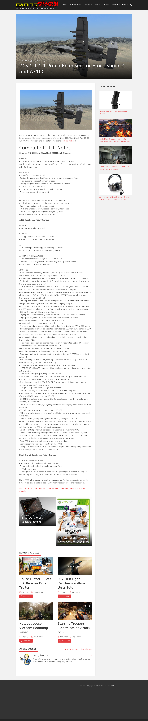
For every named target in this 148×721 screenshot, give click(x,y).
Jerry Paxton (37, 61)
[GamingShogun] (37, 4)
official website (69, 141)
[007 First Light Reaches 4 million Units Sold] (75, 566)
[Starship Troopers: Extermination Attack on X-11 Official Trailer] (75, 611)
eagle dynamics (69, 488)
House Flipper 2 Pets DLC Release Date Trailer (35, 583)
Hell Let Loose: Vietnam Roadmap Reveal (33, 628)
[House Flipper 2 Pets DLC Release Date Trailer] (36, 566)
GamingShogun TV (76, 5)
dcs (21, 488)
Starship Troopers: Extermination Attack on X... (74, 628)
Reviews (105, 5)
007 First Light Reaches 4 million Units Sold (71, 583)
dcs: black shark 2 (52, 488)
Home (65, 5)
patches (23, 491)
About (124, 5)
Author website (71, 649)
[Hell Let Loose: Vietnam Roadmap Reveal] (36, 611)
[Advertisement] (115, 238)
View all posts (86, 649)
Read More (27, 596)
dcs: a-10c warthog (34, 488)
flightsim (81, 488)
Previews (115, 5)
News (96, 5)
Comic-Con (88, 5)
